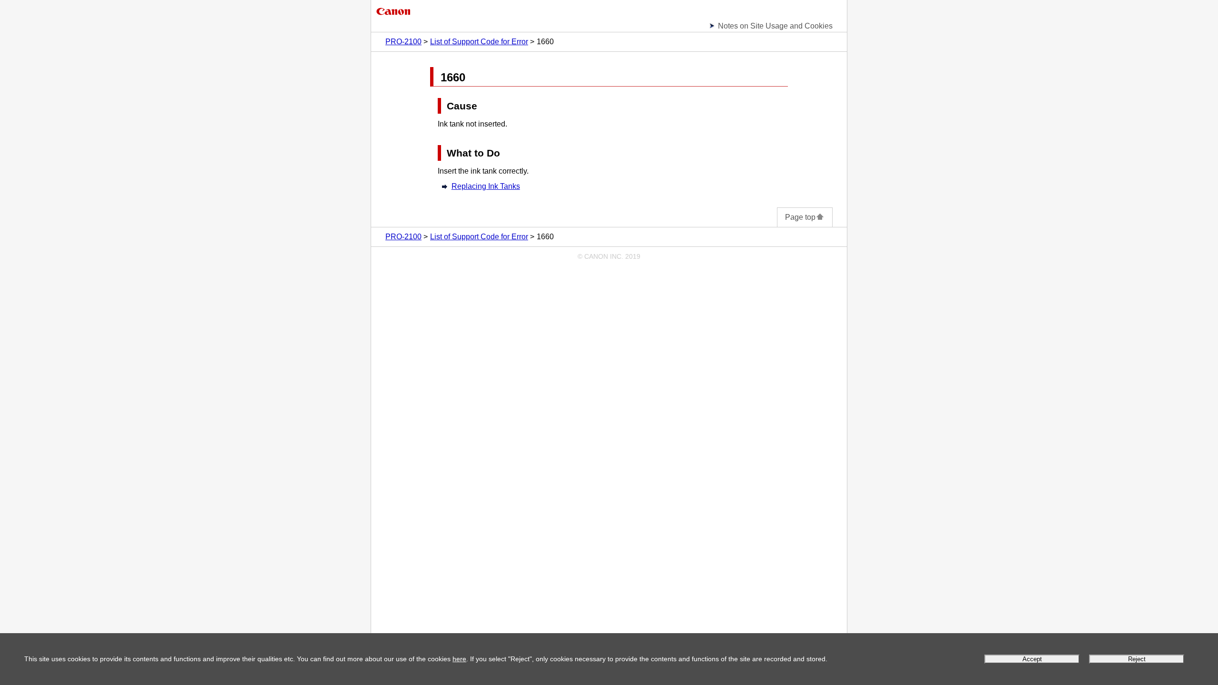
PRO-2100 (403, 42)
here (459, 659)
